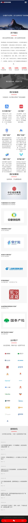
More (2, 449)
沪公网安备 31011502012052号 (18, 517)
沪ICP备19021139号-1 (8, 517)
